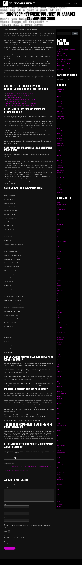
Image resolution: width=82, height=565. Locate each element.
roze (58, 435)
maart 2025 (59, 130)
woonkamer (60, 504)
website (12, 467)
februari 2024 (60, 162)
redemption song (7, 467)
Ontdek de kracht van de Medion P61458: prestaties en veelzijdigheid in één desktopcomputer (66, 59)
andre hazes (60, 224)
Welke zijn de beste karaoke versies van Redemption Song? (19, 93)
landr (58, 364)
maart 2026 (59, 101)
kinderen (59, 344)
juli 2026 (59, 91)
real (58, 420)
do (57, 263)
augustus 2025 (60, 118)
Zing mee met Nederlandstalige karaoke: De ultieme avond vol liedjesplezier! (37, 472)
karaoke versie (60, 334)
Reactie (6, 487)
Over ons (68, 3)
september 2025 (61, 116)
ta (57, 467)
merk (20, 466)
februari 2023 (60, 192)
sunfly (58, 460)
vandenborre (60, 479)
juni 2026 (59, 94)
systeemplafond (60, 465)
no (57, 411)
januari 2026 (60, 106)
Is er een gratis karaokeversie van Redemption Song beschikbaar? (21, 103)
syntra (58, 462)
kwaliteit (17, 466)
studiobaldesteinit (10, 458)
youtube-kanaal (18, 467)
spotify (58, 457)
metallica (59, 401)
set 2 (58, 442)
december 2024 (60, 138)
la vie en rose (60, 361)
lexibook (59, 376)
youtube (59, 506)
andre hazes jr (60, 226)
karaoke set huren (61, 332)
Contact (75, 3)
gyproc (58, 298)
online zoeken (36, 466)
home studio (60, 300)
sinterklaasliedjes (61, 445)
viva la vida (59, 484)
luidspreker (59, 379)
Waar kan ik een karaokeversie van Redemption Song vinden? (20, 95)
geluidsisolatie (60, 288)
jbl (57, 320)
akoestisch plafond (61, 204)
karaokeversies (12, 466)
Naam (5, 504)
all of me (59, 217)
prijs (58, 418)
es (57, 275)
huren (58, 302)
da (57, 256)
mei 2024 (59, 155)
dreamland (59, 268)
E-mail (5, 511)
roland (58, 433)
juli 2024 (59, 150)
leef (58, 366)
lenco (58, 374)
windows (59, 494)
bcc (58, 234)
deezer (58, 258)
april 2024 (59, 158)
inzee (58, 315)
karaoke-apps (46, 464)
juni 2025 (59, 123)
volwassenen (60, 487)
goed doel (18, 464)
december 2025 (60, 108)
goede (58, 293)
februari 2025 (60, 133)
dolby (58, 266)
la (57, 359)
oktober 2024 (60, 143)
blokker (58, 236)
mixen (58, 408)
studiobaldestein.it (22, 3)
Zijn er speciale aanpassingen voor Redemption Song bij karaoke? (21, 99)
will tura (58, 492)
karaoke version (60, 337)
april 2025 (59, 128)
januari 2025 (60, 135)
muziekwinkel (30, 466)
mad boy (59, 384)
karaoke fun (59, 327)
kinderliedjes (60, 347)
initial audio (59, 312)
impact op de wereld (24, 464)
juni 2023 (59, 182)
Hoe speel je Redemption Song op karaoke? (16, 101)
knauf (58, 349)
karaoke (30, 464)
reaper (58, 423)
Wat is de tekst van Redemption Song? (15, 97)
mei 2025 (59, 126)
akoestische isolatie (61, 209)
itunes (58, 317)
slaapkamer (59, 450)
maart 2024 (59, 160)
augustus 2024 (60, 148)
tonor (58, 469)
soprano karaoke (61, 452)
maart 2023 (59, 189)
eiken (58, 271)
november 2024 (60, 140)
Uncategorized (60, 472)
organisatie (41, 466)
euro (58, 278)
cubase (58, 253)
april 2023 (59, 187)
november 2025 (60, 111)
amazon (59, 219)
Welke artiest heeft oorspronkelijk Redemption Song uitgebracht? (21, 105)
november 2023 (60, 170)
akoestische (60, 207)
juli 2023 (59, 180)
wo (57, 499)
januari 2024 (60, 165)
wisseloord (59, 496)
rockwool (59, 430)
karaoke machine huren (62, 329)
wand (58, 489)
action (58, 202)
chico (58, 244)
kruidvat (59, 356)
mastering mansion (61, 393)
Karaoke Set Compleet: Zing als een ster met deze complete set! (18, 470)
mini (58, 406)
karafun (58, 322)
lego (58, 369)
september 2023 (61, 175)
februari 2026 (60, 104)
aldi (58, 214)
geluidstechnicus (61, 290)
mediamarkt (60, 398)
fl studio (59, 280)
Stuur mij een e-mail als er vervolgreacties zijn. (14, 537)
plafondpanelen (60, 415)
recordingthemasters (61, 425)
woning (58, 501)
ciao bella (59, 246)
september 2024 (61, 145)
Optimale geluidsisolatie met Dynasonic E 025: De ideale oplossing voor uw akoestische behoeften (67, 49)
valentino (59, 474)
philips (58, 413)
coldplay (59, 248)
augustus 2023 (60, 177)
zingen (22, 467)
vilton (58, 482)
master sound (60, 391)
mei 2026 (59, 96)
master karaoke (60, 388)
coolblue (59, 251)
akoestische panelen (61, 212)
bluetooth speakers (61, 241)
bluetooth (59, 239)
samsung (59, 437)
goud (58, 295)
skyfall (58, 447)
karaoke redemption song (38, 464)
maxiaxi (59, 396)
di (57, 261)
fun (57, 283)
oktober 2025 (60, 113)
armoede (8, 464)
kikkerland (59, 342)
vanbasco (59, 477)
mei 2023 (59, 185)
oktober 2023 (60, 172)
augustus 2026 (60, 89)
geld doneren (13, 464)
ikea (58, 307)
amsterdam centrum (61, 221)
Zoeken (59, 31)
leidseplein (59, 371)
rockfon (59, 428)
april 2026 (59, 99)
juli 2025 (59, 121)
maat (58, 381)
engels (58, 273)
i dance (58, 305)
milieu (22, 466)
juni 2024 (59, 153)
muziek (25, 466)
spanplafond (60, 455)
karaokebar (6, 466)
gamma (59, 285)
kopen (58, 354)
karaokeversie (60, 339)
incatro (58, 310)
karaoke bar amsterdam (62, 325)
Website (5, 518)
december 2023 (60, 167)
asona (58, 229)
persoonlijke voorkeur (48, 466)
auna (58, 231)
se (57, 440)
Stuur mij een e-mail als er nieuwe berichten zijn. (14, 543)
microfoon (59, 403)
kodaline (59, 352)
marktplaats (59, 386)
